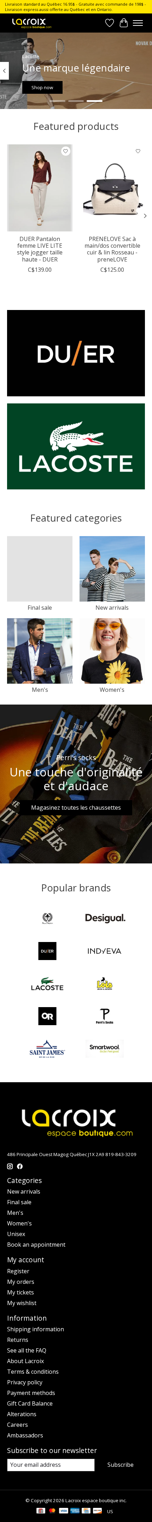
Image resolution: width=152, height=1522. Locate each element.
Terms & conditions (33, 1371)
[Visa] (63, 1511)
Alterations (21, 1414)
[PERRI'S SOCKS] (104, 1017)
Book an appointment (36, 1244)
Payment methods (31, 1393)
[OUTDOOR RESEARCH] (47, 1017)
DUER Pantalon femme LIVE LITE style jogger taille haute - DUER (40, 249)
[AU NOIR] (47, 919)
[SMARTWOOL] (104, 1049)
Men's (40, 690)
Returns (17, 1340)
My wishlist (21, 1303)
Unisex (16, 1234)
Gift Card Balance (30, 1403)
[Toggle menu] (138, 23)
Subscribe (120, 1465)
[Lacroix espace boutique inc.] (31, 23)
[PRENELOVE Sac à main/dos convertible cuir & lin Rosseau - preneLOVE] (112, 187)
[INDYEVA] (104, 952)
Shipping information (35, 1329)
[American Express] (75, 1511)
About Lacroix (25, 1361)
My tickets (20, 1292)
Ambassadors (25, 1435)
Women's (112, 690)
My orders (20, 1282)
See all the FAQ (26, 1350)
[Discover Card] (97, 1511)
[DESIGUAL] (104, 919)
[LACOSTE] (47, 984)
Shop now (42, 87)
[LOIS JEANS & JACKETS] (104, 984)
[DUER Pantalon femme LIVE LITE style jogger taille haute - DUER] (39, 187)
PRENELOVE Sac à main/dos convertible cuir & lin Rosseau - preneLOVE (112, 249)
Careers (17, 1425)
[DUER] (47, 952)
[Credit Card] (86, 1511)
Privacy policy (24, 1382)
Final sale (40, 607)
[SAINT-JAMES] (47, 1049)
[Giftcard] (40, 1511)
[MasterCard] (52, 1511)
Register (18, 1271)
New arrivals (112, 607)
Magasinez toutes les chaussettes (76, 807)
